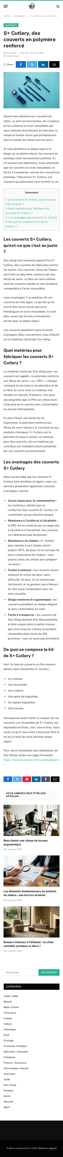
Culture (8, 1023)
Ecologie (9, 1040)
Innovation (9, 1073)
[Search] (57, 6)
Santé (7, 1096)
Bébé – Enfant (11, 1007)
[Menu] (6, 6)
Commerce (11, 25)
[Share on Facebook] (21, 64)
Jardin (7, 1079)
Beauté (8, 1001)
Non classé (10, 1085)
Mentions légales (48, 1148)
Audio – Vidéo (11, 996)
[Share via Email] (54, 64)
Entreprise (9, 1057)
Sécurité (8, 1101)
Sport (7, 1107)
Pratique (8, 1090)
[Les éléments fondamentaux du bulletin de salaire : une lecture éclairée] (31, 871)
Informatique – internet (16, 1068)
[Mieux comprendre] (32, 6)
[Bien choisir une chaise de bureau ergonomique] (31, 820)
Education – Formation (16, 1051)
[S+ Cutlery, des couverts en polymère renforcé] (31, 90)
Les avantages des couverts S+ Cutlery (31, 217)
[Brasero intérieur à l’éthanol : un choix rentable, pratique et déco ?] (31, 922)
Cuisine (8, 1018)
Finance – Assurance (15, 1062)
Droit (6, 1035)
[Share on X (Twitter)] (32, 64)
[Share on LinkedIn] (43, 64)
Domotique (10, 1029)
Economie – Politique (15, 1046)
